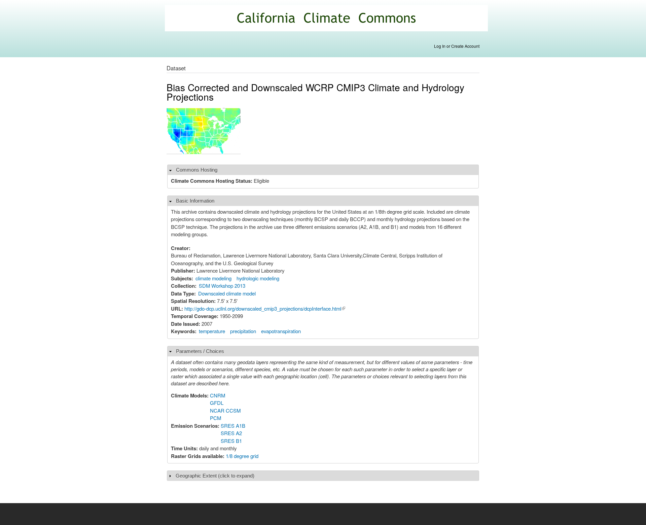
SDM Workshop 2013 (222, 285)
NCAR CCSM (225, 410)
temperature (212, 331)
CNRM (217, 395)
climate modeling (213, 278)
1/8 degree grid (242, 455)
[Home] (327, 19)
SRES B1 (231, 440)
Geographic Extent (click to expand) (215, 476)
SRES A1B (233, 425)
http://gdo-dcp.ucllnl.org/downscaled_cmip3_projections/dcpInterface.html (264, 308)
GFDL (216, 402)
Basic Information (195, 201)
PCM (215, 417)
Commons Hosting (196, 170)
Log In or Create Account (456, 46)
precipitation (243, 331)
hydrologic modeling (258, 278)
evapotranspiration (281, 331)
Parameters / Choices (200, 351)
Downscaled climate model (227, 293)
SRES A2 (231, 432)
